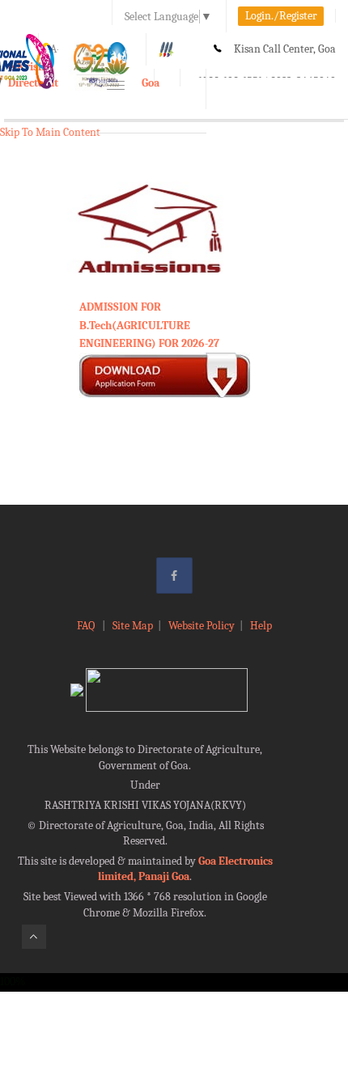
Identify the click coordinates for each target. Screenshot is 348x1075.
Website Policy (201, 626)
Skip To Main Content (50, 132)
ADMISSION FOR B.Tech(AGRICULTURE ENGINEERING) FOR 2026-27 (149, 325)
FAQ (87, 626)
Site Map (132, 626)
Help (261, 626)
